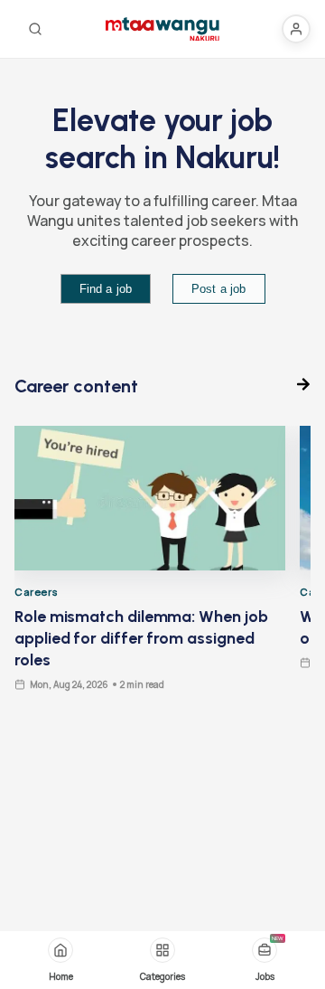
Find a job (106, 289)
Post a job (218, 289)
